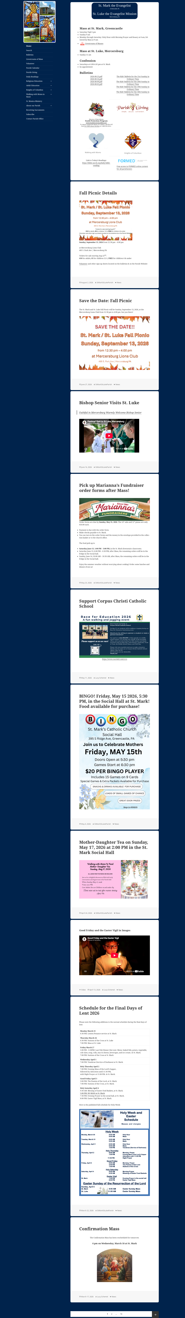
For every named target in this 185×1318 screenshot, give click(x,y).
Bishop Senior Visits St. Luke (109, 402)
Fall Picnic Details (98, 193)
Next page (155, 1314)
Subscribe (30, 114)
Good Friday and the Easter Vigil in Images (104, 930)
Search (29, 50)
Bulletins (29, 55)
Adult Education (32, 85)
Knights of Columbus (34, 90)
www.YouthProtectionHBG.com (96, 123)
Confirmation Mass (99, 1228)
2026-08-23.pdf (96, 76)
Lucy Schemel (100, 678)
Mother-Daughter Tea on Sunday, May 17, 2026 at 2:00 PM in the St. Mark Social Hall (113, 847)
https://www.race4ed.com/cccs (114, 659)
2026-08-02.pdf (96, 84)
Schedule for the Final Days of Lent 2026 (110, 1010)
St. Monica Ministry (34, 101)
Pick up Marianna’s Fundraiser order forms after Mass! (111, 487)
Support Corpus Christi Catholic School (112, 603)
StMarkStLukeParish (105, 282)
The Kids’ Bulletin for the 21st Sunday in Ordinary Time (133, 77)
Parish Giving (31, 72)
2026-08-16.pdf (96, 79)
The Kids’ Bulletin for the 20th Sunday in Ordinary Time (132, 82)
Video (83, 990)
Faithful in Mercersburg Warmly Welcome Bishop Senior (110, 412)
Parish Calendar (32, 68)
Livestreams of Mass (34, 59)
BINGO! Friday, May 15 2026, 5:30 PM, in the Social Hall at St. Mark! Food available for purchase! (114, 701)
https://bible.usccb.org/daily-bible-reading (96, 164)
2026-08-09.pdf (96, 81)
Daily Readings (32, 77)
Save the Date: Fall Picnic (105, 300)
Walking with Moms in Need (35, 95)
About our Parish (33, 105)
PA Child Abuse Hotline (91, 126)
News (119, 282)
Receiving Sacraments (35, 110)
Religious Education (34, 81)
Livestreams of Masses (94, 43)
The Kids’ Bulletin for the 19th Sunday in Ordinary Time (132, 88)
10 (122, 1314)
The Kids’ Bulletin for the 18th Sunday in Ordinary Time (132, 93)
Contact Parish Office (34, 119)
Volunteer (30, 63)
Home (28, 46)
